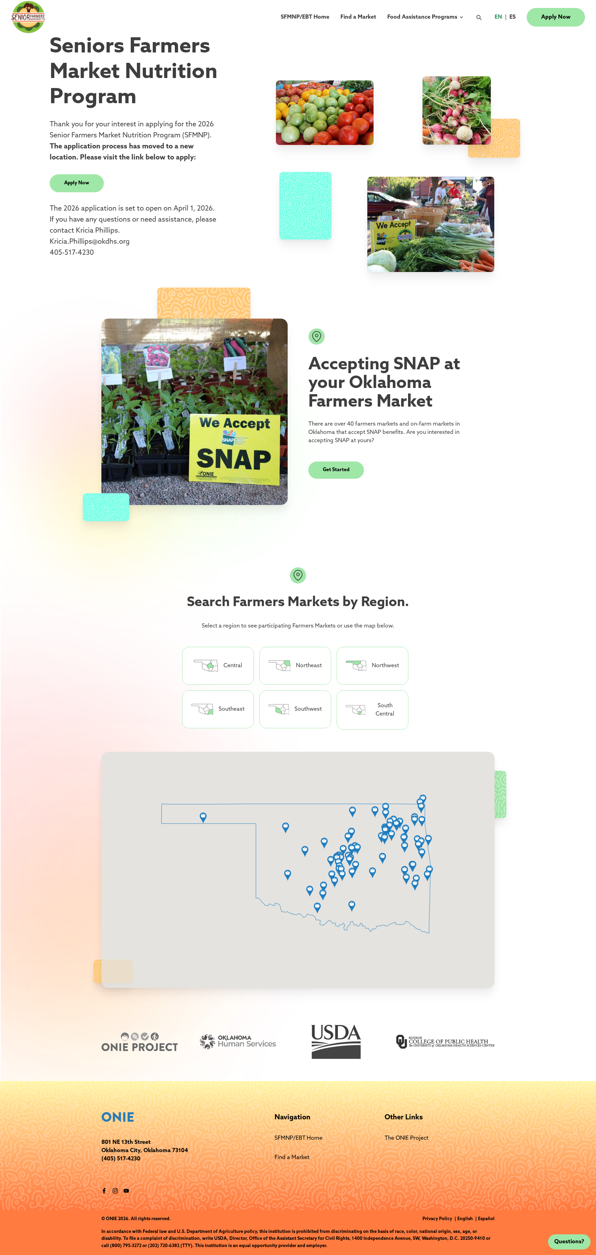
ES (513, 17)
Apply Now (555, 17)
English (467, 1218)
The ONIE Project (406, 1138)
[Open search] (481, 17)
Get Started (336, 470)
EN (499, 17)
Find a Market (358, 17)
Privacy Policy (438, 1219)
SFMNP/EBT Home (305, 17)
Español (486, 1218)
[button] (380, 820)
